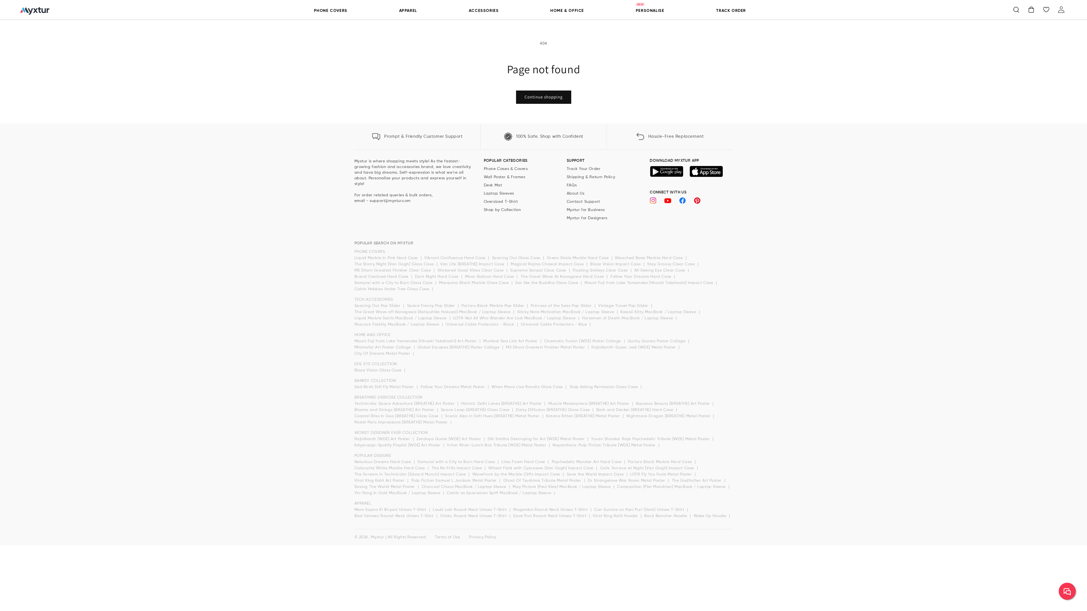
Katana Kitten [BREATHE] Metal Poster (583, 416)
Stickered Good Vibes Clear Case (471, 270)
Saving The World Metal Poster (385, 487)
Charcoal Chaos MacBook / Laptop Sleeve (464, 487)
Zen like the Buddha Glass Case (547, 283)
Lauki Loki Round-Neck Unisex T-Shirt (470, 510)
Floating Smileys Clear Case (601, 270)
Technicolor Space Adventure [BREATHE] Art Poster (405, 404)
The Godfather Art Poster (697, 481)
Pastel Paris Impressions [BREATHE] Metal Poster (401, 422)
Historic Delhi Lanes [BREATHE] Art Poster (502, 404)
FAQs (572, 185)
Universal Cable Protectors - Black (480, 324)
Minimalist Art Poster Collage (383, 347)
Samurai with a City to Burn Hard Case (457, 462)
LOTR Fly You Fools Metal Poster (661, 474)
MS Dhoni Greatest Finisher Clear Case (393, 270)
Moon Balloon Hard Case (490, 277)
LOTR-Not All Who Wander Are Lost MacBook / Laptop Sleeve (515, 318)
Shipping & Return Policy (591, 177)
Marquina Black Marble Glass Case (474, 283)
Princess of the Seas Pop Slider (562, 306)
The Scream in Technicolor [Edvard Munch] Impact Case (410, 474)
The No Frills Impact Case (457, 468)
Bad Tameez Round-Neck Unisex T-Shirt (394, 516)
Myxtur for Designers (587, 218)
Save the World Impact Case (596, 474)
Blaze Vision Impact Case (616, 264)
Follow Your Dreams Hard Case (641, 277)
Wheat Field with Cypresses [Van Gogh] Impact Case (541, 468)
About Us (576, 193)
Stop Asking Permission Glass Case (604, 387)
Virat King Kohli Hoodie (616, 516)
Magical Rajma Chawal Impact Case (548, 264)
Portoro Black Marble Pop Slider (493, 306)
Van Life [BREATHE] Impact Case (473, 264)
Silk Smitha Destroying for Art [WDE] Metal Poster (536, 439)
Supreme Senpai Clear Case (539, 270)
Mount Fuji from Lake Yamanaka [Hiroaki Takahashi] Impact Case (649, 283)
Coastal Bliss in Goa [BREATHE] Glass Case (397, 416)
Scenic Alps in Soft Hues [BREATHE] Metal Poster (493, 416)
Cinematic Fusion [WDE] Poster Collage (583, 341)
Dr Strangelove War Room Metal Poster (627, 481)
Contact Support (583, 202)
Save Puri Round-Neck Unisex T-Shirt (550, 516)
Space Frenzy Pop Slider (431, 306)
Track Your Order (584, 169)
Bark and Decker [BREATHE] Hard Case (635, 410)
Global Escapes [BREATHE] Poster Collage (459, 347)
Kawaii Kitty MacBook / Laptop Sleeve (658, 312)
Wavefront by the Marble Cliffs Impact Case (517, 474)
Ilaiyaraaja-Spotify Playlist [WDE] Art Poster (398, 445)
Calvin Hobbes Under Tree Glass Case (392, 289)
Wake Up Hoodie (710, 516)
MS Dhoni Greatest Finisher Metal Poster (546, 347)
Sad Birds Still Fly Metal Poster (385, 387)
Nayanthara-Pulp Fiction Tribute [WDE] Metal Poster (605, 445)
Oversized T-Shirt (501, 202)
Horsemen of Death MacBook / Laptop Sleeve (628, 318)
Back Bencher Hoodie (666, 516)
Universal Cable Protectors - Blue (554, 324)
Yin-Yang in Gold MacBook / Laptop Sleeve (398, 493)
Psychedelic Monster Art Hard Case (587, 462)
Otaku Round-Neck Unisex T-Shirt (474, 516)
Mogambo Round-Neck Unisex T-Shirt (551, 510)
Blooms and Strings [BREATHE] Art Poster (395, 410)
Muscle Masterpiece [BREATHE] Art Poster (589, 404)
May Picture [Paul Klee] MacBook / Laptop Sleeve (562, 487)
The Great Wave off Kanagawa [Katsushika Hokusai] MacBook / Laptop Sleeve (433, 312)
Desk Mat (493, 185)
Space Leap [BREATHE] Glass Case (476, 410)
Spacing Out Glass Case (517, 258)
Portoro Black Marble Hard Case (660, 462)
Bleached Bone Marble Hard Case (649, 258)
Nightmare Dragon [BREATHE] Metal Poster (669, 416)
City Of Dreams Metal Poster (383, 354)
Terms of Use (447, 537)
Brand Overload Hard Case (382, 277)
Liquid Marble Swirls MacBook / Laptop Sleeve (401, 318)
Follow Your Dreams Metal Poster (453, 387)
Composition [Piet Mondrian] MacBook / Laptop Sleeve (672, 487)
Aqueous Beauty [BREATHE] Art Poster (673, 404)
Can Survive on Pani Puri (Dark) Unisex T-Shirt (640, 510)
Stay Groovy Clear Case (671, 264)
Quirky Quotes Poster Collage (657, 341)
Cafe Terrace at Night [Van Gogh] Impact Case (648, 468)
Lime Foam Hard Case (523, 462)
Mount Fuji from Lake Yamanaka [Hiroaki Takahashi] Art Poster (416, 341)
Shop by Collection (502, 210)
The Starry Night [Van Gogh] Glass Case (394, 264)
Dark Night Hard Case (437, 277)
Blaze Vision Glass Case (378, 370)
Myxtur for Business (586, 210)
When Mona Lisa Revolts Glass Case (527, 387)
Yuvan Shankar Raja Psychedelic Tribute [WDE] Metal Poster (651, 439)
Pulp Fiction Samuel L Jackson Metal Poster (454, 481)
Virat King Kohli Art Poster (380, 481)
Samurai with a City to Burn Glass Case (394, 283)
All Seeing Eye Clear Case (660, 270)
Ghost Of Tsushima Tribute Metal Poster (543, 481)
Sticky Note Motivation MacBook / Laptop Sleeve (566, 312)
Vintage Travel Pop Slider (624, 306)
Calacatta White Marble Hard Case (390, 468)
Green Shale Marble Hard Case (578, 258)
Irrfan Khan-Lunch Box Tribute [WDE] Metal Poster (497, 445)
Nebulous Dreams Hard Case (383, 462)
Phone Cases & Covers (506, 169)
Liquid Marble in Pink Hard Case (386, 258)
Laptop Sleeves (499, 193)
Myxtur (377, 537)
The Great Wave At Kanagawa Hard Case (563, 277)
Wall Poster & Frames (504, 177)
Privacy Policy (482, 537)
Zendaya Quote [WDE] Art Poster (449, 439)
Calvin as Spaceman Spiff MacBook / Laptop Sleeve (499, 493)
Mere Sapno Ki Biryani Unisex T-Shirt (391, 510)
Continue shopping (544, 97)
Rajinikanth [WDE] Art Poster (382, 439)
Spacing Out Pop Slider (378, 306)
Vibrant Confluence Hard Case (455, 258)
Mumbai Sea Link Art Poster (511, 341)
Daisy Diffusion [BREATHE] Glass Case (553, 410)
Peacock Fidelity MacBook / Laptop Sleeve (397, 324)
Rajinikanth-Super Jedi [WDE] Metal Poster (634, 347)
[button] (1016, 9)
